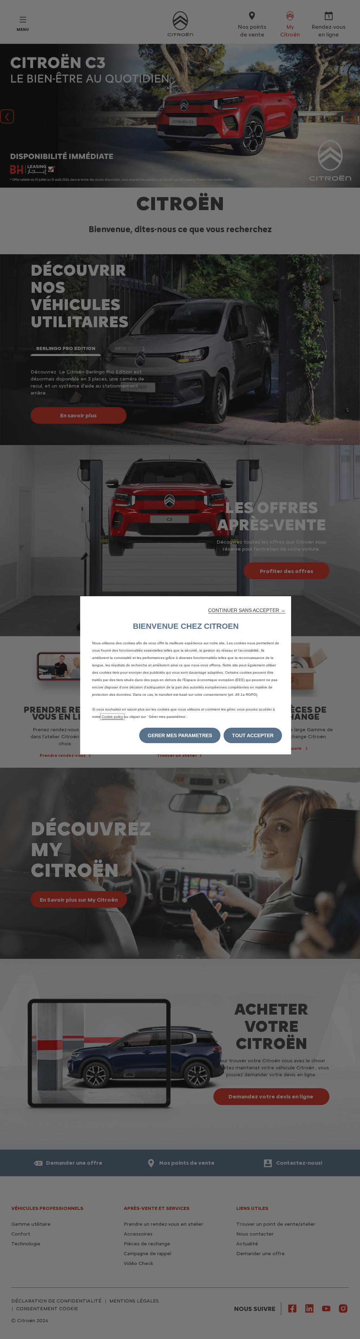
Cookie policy (112, 717)
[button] (246, 610)
